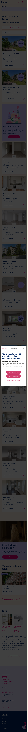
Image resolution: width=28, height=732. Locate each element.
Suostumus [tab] (4, 348)
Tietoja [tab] (22, 348)
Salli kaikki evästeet (13, 372)
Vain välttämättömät (13, 376)
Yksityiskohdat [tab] (13, 348)
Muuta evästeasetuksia (14, 380)
